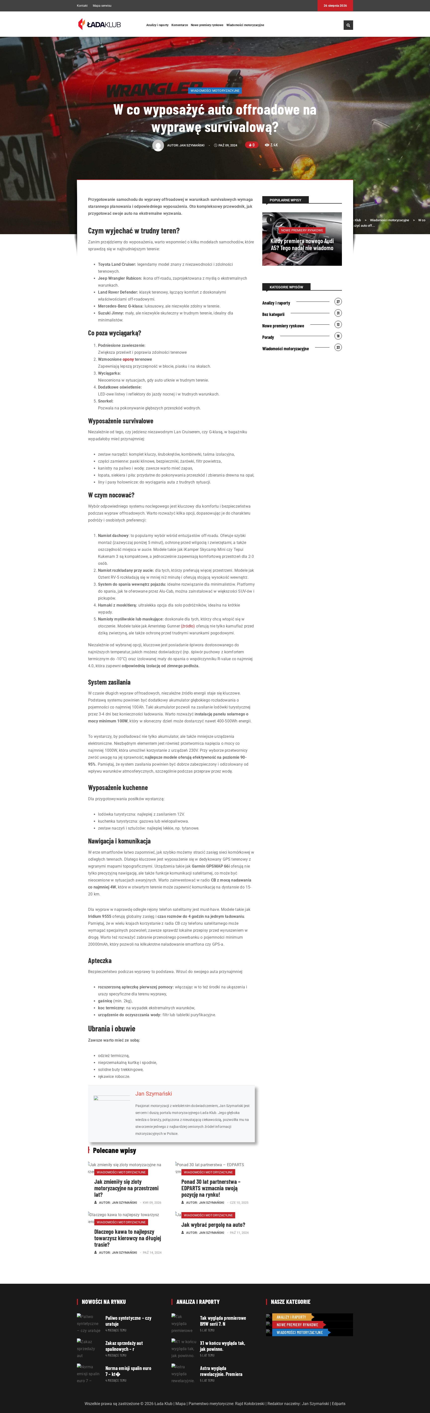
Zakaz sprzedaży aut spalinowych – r (124, 1346)
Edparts (338, 1403)
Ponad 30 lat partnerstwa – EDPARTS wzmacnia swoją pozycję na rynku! (210, 1188)
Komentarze (179, 25)
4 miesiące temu (116, 1330)
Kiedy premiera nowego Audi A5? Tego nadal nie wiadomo (302, 244)
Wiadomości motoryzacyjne (245, 25)
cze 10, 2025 (239, 1202)
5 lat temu (207, 1330)
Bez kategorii (273, 314)
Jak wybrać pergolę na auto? (213, 1224)
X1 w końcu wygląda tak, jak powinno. (222, 1346)
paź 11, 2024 (239, 1232)
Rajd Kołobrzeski (250, 1403)
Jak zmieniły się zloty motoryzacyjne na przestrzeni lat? (126, 1188)
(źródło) (188, 626)
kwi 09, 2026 (152, 1202)
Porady (268, 337)
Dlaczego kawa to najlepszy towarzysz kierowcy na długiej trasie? (127, 1238)
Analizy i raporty (157, 25)
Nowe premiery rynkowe (207, 25)
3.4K (274, 144)
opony (128, 359)
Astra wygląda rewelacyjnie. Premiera (221, 1371)
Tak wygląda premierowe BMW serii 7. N (223, 1321)
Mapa (180, 1403)
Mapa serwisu (102, 6)
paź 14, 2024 (152, 1252)
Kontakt (82, 6)
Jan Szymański (192, 145)
